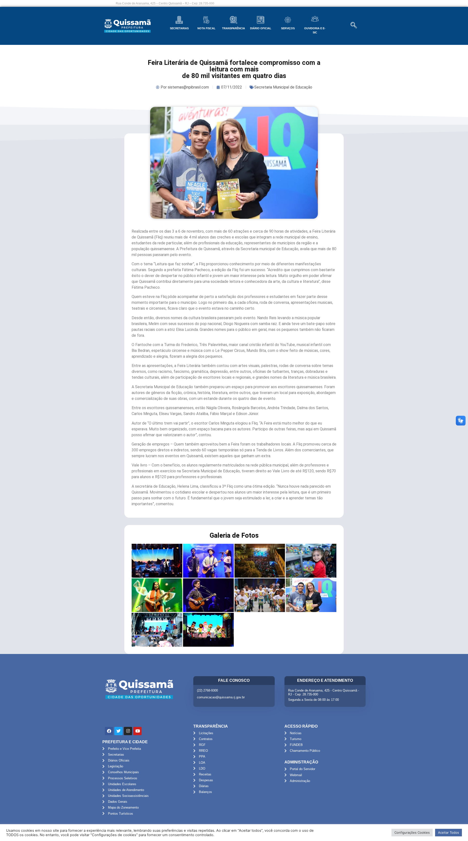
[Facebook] (109, 731)
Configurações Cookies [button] (412, 832)
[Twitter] (118, 731)
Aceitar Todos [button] (448, 832)
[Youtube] (137, 731)
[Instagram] (128, 731)
